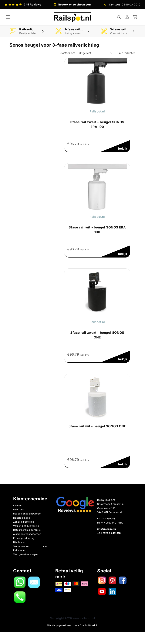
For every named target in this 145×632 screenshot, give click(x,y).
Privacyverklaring (23, 538)
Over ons (18, 509)
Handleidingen (21, 517)
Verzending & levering (26, 525)
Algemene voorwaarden (27, 534)
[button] (8, 17)
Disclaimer (19, 542)
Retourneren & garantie (27, 529)
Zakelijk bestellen (23, 521)
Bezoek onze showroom (27, 513)
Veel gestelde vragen (25, 554)
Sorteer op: (67, 53)
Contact (17, 505)
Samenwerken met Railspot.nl (30, 548)
